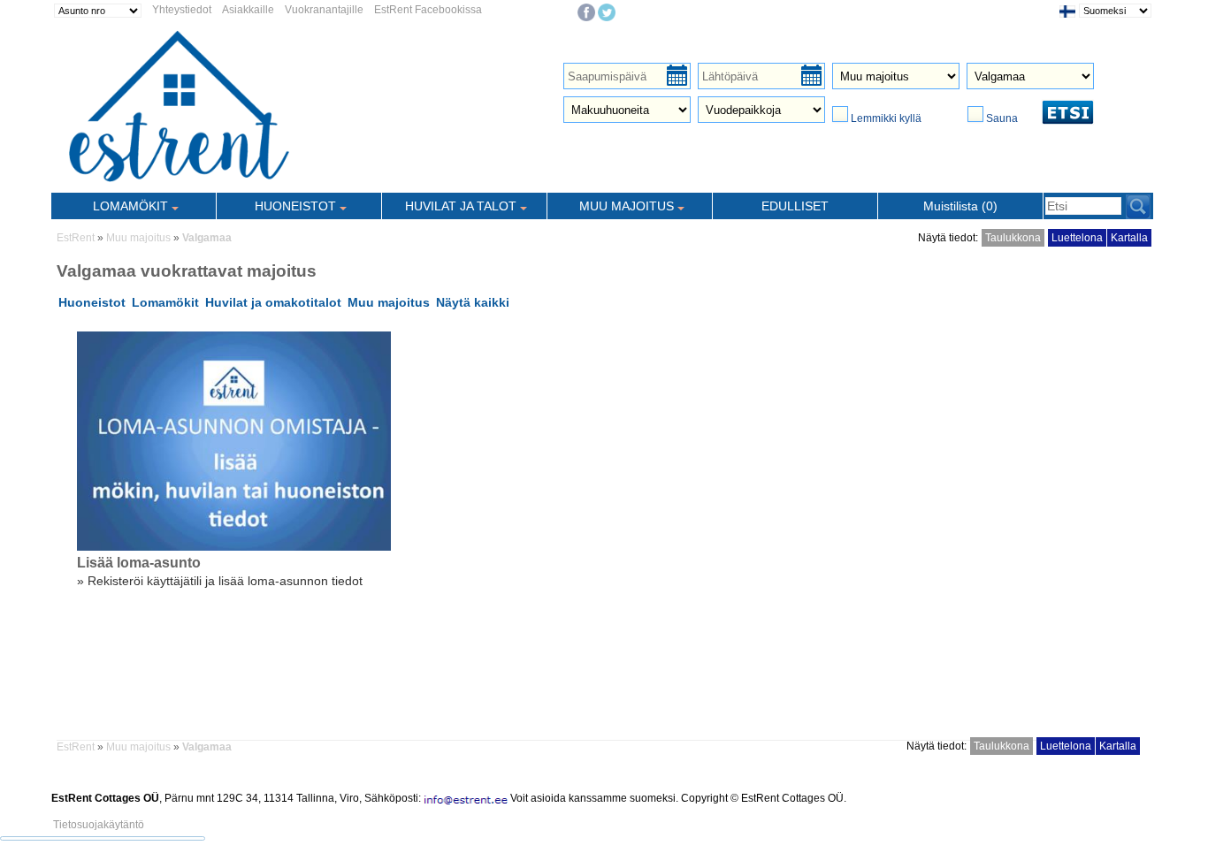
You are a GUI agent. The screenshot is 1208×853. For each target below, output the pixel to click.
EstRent (76, 238)
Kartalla (1129, 238)
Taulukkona (1013, 238)
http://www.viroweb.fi (259, 810)
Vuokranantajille (324, 10)
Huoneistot (92, 302)
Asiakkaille (248, 10)
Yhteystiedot (181, 10)
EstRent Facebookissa (428, 10)
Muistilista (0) (960, 206)
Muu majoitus (138, 238)
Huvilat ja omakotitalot (273, 302)
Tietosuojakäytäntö (98, 825)
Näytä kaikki (472, 302)
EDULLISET (795, 206)
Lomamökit (165, 302)
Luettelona (1077, 238)
